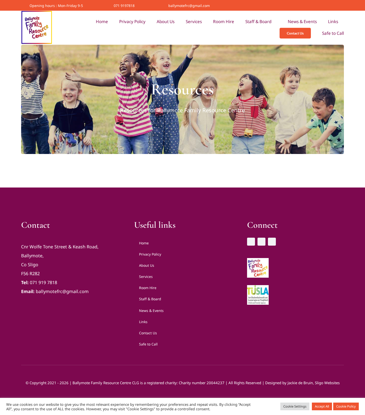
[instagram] (342, 5)
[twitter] (335, 5)
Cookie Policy (346, 406)
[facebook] (328, 5)
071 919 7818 (43, 282)
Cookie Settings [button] (294, 406)
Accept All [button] (322, 406)
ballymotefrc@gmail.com (189, 5)
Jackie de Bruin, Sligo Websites (314, 382)
